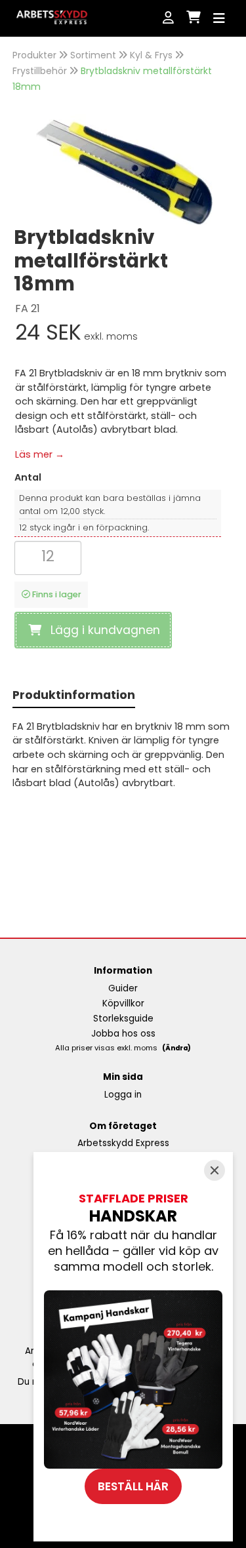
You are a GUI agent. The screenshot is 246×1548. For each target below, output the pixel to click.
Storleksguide (123, 1018)
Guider (123, 988)
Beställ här (133, 1486)
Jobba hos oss (123, 1033)
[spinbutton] (48, 556)
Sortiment (93, 55)
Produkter (34, 55)
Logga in (123, 1094)
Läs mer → (39, 454)
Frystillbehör (39, 70)
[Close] (214, 1170)
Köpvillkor (123, 1003)
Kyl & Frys (151, 55)
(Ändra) (176, 1048)
